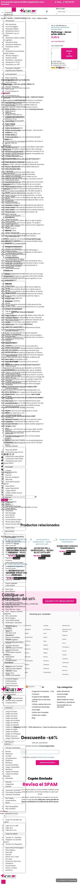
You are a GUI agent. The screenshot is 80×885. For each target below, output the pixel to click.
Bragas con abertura (12, 301)
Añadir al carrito (69, 53)
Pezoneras (9, 385)
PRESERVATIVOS (11, 814)
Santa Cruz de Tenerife (66, 630)
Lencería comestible (12, 436)
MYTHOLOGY (55, 27)
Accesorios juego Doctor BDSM (13, 453)
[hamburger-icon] (14, 9)
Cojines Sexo (10, 528)
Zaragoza (65, 674)
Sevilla (64, 639)
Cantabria (28, 625)
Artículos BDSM (11, 446)
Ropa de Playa (10, 366)
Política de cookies (39, 715)
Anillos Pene (9, 124)
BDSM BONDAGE (8, 441)
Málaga (45, 649)
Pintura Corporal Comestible (10, 627)
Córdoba (28, 641)
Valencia (65, 659)
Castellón (28, 629)
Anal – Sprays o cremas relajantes (13, 613)
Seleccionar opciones (44, 557)
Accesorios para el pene (14, 121)
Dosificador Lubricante (13, 623)
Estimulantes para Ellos (13, 642)
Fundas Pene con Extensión (11, 148)
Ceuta (27, 633)
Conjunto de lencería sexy (14, 339)
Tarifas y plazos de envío (41, 704)
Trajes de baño (10, 356)
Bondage (8, 467)
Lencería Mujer (62, 694)
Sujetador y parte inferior (14, 327)
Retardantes (9, 657)
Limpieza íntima (11, 703)
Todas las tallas (11, 834)
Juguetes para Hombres (14, 117)
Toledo (64, 655)
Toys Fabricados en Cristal (11, 238)
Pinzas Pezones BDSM (13, 524)
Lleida (45, 637)
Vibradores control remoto (11, 48)
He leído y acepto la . (38, 757)
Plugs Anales (10, 212)
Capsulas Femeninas (12, 580)
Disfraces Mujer (10, 388)
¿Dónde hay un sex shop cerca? (41, 700)
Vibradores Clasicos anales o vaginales (14, 39)
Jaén (26, 672)
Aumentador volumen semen (12, 653)
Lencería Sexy (10, 280)
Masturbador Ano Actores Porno (14, 163)
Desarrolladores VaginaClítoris (10, 83)
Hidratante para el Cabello (11, 687)
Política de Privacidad (40, 712)
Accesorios (9, 370)
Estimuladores (10, 74)
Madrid (45, 645)
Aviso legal (36, 710)
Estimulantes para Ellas (13, 562)
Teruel (64, 651)
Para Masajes (10, 537)
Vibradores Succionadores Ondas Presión (14, 52)
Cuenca (27, 645)
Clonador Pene (10, 159)
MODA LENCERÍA (8, 275)
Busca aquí (60, 9)
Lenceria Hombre (11, 407)
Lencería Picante (11, 330)
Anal (7, 193)
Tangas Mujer (10, 305)
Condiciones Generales (41, 707)
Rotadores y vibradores (66, 702)
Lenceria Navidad (11, 403)
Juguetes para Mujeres (13, 70)
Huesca (27, 668)
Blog (33, 718)
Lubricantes (9, 585)
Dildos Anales (42, 18)
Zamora (64, 670)
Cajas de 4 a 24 (10, 830)
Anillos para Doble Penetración (11, 138)
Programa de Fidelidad (40, 697)
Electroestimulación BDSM (12, 269)
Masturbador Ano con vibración (12, 188)
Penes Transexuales (12, 233)
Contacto (35, 694)
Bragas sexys (10, 293)
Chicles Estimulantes (12, 675)
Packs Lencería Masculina (14, 433)
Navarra (46, 661)
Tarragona (65, 647)
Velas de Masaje (11, 554)
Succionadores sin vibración (11, 92)
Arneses (8, 243)
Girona (27, 653)
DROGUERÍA (9, 531)
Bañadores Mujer (11, 362)
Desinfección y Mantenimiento (10, 693)
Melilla (45, 653)
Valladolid (65, 663)
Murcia (45, 657)
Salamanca (66, 625)
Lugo (44, 641)
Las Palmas (47, 629)
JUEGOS (8, 708)
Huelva (27, 664)
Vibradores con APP (12, 64)
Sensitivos (9, 870)
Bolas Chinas (10, 105)
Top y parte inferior (12, 320)
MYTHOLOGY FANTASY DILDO (60, 28)
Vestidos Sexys (10, 352)
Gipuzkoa (28, 649)
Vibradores (9, 21)
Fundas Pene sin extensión (10, 144)
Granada (27, 657)
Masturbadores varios (65, 699)
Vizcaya (64, 666)
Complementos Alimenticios (10, 662)
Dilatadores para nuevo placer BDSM (13, 462)
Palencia (46, 668)
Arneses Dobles (11, 256)
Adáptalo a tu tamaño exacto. (12, 841)
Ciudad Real (28, 637)
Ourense (46, 664)
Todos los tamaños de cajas (13, 821)
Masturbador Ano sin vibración (12, 183)
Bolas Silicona (10, 113)
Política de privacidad (45, 757)
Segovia (65, 635)
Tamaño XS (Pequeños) (13, 844)
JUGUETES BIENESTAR (8, 14)
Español (31, 686)
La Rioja (45, 625)
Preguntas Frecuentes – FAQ (43, 691)
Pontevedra (47, 672)
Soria (64, 643)
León (44, 633)
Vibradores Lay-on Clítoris (11, 34)
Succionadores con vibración (11, 97)
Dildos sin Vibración (12, 216)
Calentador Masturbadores (9, 172)
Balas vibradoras (63, 691)
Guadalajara (29, 661)
